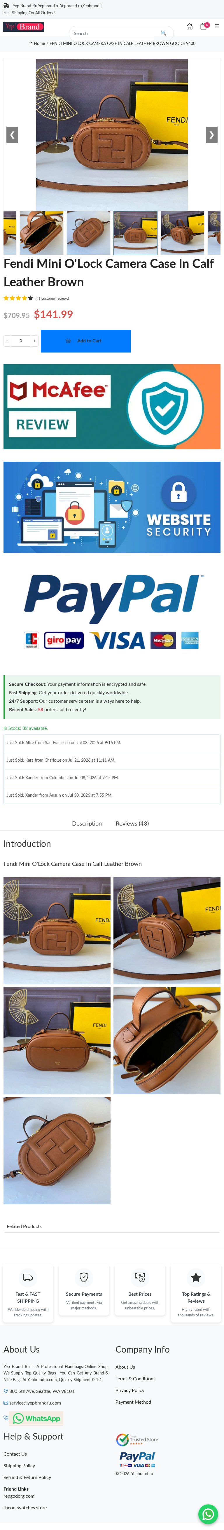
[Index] (189, 27)
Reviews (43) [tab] (132, 824)
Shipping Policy (19, 1465)
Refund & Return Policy (27, 1477)
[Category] (217, 27)
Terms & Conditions (135, 1379)
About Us (125, 1367)
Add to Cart (89, 341)
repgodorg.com (19, 1496)
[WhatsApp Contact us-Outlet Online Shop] (208, 1514)
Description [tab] (87, 824)
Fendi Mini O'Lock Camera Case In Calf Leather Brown (73, 864)
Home (39, 44)
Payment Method (133, 1402)
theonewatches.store (25, 1507)
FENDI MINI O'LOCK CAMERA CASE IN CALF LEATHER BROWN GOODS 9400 (122, 44)
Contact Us (15, 1454)
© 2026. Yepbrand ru (134, 1474)
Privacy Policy (130, 1390)
